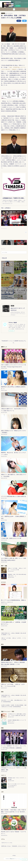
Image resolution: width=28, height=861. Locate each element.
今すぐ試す (18, 5)
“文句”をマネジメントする (6, 842)
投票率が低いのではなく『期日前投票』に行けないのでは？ (13, 846)
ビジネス (3, 13)
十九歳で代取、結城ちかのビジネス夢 (11, 538)
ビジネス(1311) (4, 228)
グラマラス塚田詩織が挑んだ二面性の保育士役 (13, 496)
